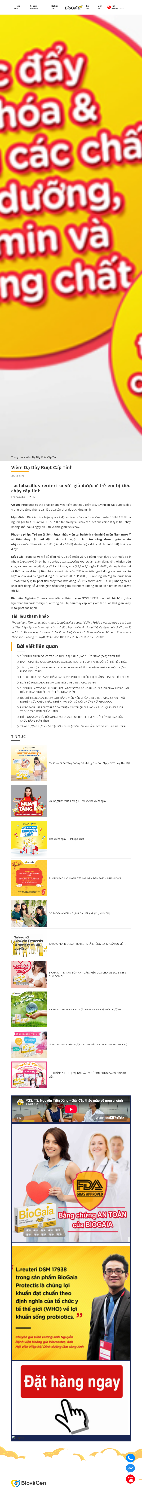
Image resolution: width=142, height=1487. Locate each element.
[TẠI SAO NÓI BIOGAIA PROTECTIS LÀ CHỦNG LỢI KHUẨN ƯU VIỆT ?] (29, 943)
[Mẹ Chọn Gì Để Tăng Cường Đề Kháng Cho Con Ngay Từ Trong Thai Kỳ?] (29, 763)
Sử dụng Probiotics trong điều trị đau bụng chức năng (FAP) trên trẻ (70, 656)
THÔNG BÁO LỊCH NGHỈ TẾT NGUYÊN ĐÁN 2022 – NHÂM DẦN (85, 878)
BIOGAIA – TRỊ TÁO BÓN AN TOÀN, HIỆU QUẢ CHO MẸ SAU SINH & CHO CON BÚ (87, 974)
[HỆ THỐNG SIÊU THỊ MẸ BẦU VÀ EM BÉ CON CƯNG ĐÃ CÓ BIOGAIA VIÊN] (29, 1075)
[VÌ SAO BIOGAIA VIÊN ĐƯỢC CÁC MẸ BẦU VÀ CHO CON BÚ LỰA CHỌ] (29, 1044)
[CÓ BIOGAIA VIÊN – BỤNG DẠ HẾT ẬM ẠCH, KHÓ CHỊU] (29, 913)
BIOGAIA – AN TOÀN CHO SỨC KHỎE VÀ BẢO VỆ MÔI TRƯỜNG (85, 1009)
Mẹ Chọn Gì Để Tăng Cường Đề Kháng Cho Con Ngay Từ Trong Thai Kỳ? (89, 763)
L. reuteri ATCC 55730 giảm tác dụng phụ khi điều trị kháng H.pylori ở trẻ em (74, 677)
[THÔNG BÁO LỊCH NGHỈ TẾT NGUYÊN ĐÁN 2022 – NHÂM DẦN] (29, 878)
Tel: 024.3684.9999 (118, 7)
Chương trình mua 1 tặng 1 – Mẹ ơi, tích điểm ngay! (77, 800)
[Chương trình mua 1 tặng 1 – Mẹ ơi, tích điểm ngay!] (29, 800)
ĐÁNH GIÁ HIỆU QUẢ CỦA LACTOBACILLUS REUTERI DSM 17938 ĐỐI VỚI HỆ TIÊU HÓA (73, 661)
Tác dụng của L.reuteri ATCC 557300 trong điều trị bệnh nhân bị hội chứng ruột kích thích (73, 669)
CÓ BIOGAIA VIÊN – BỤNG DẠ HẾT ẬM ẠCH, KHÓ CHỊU (80, 913)
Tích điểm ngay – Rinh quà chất (66, 838)
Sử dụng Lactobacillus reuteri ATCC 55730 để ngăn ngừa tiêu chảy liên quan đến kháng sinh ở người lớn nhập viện (74, 690)
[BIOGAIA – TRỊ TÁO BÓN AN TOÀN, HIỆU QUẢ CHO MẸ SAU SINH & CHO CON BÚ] (29, 974)
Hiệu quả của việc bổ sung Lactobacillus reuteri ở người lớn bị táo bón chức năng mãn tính (71, 718)
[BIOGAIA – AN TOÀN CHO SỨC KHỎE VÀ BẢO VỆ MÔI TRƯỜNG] (29, 1009)
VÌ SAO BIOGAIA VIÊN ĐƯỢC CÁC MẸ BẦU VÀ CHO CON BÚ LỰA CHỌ (88, 1044)
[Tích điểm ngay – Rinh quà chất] (29, 838)
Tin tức (87, 7)
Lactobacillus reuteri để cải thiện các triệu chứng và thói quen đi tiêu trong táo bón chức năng (71, 709)
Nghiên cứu (54, 7)
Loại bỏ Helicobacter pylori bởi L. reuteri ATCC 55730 (58, 682)
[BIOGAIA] (74, 7)
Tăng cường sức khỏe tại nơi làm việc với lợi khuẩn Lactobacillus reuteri (73, 726)
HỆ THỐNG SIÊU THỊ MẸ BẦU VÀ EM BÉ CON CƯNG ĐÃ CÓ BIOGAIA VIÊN (87, 1074)
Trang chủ (17, 7)
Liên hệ (100, 7)
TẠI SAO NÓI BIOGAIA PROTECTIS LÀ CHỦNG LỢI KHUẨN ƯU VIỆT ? (87, 943)
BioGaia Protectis (34, 7)
